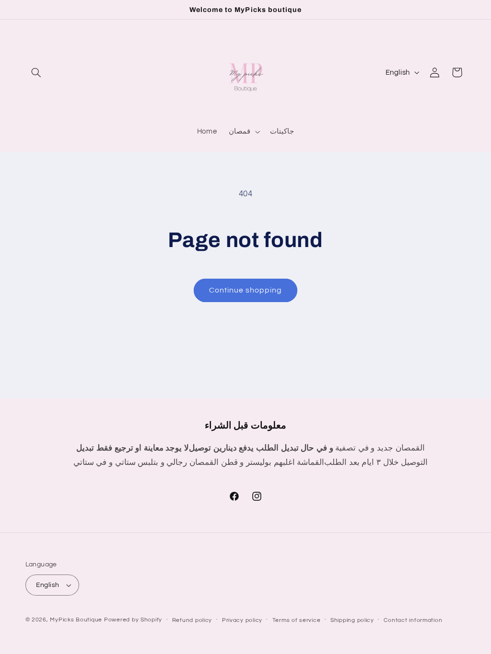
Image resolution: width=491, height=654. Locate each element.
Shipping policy (352, 620)
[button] (36, 72)
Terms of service (296, 620)
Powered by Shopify (133, 619)
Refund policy (192, 620)
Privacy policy (242, 620)
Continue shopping (245, 290)
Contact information (413, 620)
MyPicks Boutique (76, 619)
